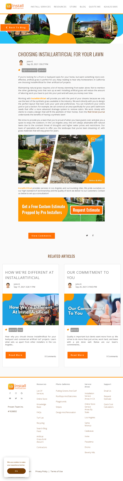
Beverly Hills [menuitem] (90, 452)
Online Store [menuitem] (42, 399)
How (20, 330)
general (42, 70)
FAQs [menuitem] (39, 412)
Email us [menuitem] (107, 391)
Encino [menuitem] (87, 447)
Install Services (41, 6)
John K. (30, 61)
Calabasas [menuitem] (89, 431)
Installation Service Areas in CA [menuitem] (90, 396)
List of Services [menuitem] (40, 392)
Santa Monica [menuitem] (88, 424)
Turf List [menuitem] (40, 417)
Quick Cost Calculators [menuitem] (109, 405)
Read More (15, 355)
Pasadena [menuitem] (89, 441)
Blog (83, 6)
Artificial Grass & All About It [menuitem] (41, 439)
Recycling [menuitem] (40, 423)
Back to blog (17, 27)
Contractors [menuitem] (42, 447)
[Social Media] (11, 393)
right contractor (29, 70)
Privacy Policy (41, 471)
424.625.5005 (111, 6)
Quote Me (95, 6)
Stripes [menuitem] (59, 407)
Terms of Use (56, 471)
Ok (16, 471)
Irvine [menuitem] (87, 436)
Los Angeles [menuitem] (90, 417)
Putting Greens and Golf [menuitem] (66, 391)
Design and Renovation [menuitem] (66, 412)
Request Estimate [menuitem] (107, 397)
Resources (60, 6)
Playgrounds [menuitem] (61, 401)
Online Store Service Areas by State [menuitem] (90, 408)
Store (73, 6)
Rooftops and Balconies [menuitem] (66, 396)
